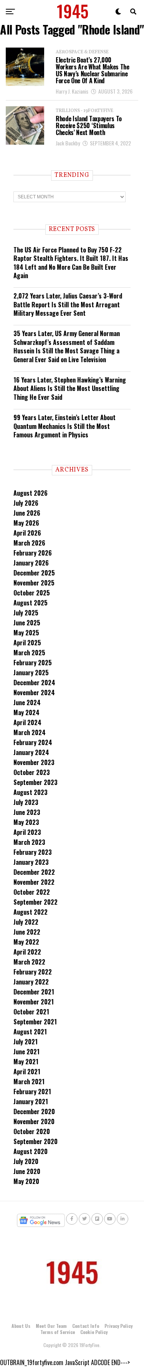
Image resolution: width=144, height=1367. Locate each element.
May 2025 (26, 632)
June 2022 (26, 932)
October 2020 (31, 1131)
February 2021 (32, 1091)
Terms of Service (57, 1332)
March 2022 (29, 961)
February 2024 (32, 742)
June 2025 (26, 622)
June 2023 (26, 812)
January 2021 (30, 1101)
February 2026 (32, 552)
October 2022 (31, 892)
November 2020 (34, 1121)
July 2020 (25, 1161)
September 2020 (35, 1141)
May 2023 (26, 822)
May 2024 (26, 712)
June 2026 (26, 513)
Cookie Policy (94, 1332)
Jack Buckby (68, 143)
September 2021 (35, 1021)
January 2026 (31, 562)
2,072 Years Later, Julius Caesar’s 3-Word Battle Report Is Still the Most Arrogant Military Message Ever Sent (67, 304)
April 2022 (27, 951)
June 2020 (26, 1171)
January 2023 (31, 862)
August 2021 (30, 1031)
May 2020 (26, 1181)
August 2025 (30, 602)
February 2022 (32, 971)
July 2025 (25, 612)
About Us (21, 1325)
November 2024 (34, 692)
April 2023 (27, 832)
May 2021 (25, 1061)
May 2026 (26, 523)
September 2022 (35, 902)
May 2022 (26, 942)
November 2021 (33, 1001)
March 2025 (29, 652)
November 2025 (34, 582)
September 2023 (35, 782)
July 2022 (25, 922)
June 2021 (26, 1051)
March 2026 (29, 542)
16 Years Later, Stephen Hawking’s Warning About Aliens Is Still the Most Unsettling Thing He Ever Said (69, 388)
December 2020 (34, 1111)
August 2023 (30, 792)
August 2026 (30, 493)
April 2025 (27, 642)
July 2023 (25, 802)
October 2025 (31, 592)
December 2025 (34, 572)
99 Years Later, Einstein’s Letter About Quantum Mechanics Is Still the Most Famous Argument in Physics (64, 426)
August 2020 (30, 1151)
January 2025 (31, 672)
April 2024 (27, 722)
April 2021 (26, 1071)
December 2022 (34, 872)
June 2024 (27, 702)
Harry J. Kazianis (72, 91)
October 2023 (31, 772)
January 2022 (31, 981)
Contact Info (85, 1325)
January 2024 (31, 752)
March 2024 (29, 732)
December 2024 (34, 682)
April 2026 (27, 533)
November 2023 (34, 762)
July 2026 (25, 503)
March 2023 (29, 842)
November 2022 (34, 882)
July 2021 (25, 1041)
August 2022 (30, 912)
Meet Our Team (51, 1325)
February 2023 (32, 852)
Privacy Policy (118, 1325)
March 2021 (29, 1081)
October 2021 (31, 1011)
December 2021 (33, 991)
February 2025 (32, 662)
